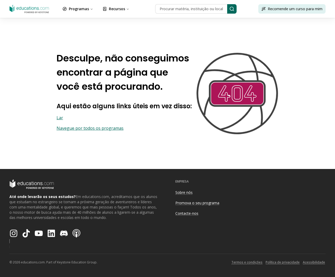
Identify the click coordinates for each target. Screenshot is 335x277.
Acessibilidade (314, 262)
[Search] (232, 9)
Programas (79, 8)
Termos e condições (247, 262)
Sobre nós (184, 192)
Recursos (117, 8)
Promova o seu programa (197, 202)
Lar (60, 118)
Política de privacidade (283, 262)
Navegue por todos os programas (90, 128)
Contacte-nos (186, 213)
